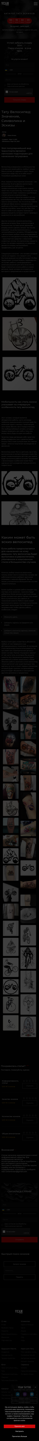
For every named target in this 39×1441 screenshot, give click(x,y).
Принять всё (19, 1426)
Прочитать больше (19, 1436)
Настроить (19, 1431)
